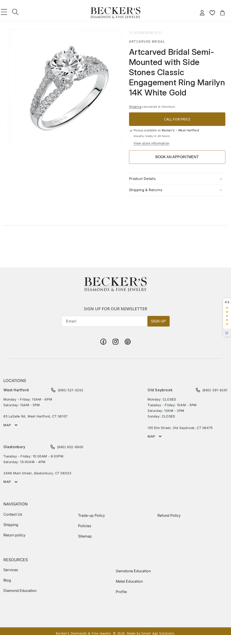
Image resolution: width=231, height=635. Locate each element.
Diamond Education (20, 590)
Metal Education (129, 581)
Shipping (135, 106)
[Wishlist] (212, 12)
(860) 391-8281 (215, 390)
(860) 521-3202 (70, 390)
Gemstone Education (133, 571)
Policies (84, 526)
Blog (7, 580)
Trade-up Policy (91, 515)
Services (10, 570)
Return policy (14, 535)
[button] (4, 12)
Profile (121, 591)
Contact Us (12, 514)
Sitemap (85, 536)
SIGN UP (158, 321)
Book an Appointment (177, 157)
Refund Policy (169, 515)
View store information (151, 143)
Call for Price (177, 119)
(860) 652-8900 (70, 447)
